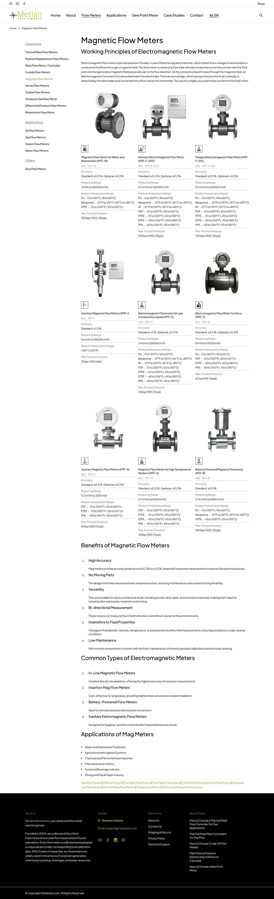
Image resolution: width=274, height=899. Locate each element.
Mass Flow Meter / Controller (42, 65)
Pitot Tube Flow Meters (136, 782)
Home (13, 28)
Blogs (261, 3)
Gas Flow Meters (35, 137)
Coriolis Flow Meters (37, 72)
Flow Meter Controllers (166, 782)
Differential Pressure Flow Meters (45, 105)
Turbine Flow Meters (37, 92)
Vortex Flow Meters (37, 85)
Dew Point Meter (35, 168)
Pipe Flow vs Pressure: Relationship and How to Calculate (204, 856)
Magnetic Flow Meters (39, 78)
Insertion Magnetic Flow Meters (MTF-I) (105, 313)
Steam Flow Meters (37, 144)
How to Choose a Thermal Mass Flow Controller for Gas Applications (208, 824)
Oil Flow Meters (34, 130)
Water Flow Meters (36, 150)
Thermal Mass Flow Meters (41, 52)
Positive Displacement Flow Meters (46, 58)
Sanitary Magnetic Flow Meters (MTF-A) (105, 469)
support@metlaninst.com (121, 828)
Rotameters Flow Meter (40, 112)
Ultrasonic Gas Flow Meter (41, 99)
